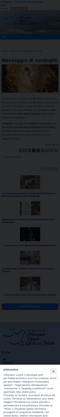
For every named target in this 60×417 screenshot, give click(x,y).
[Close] (53, 371)
